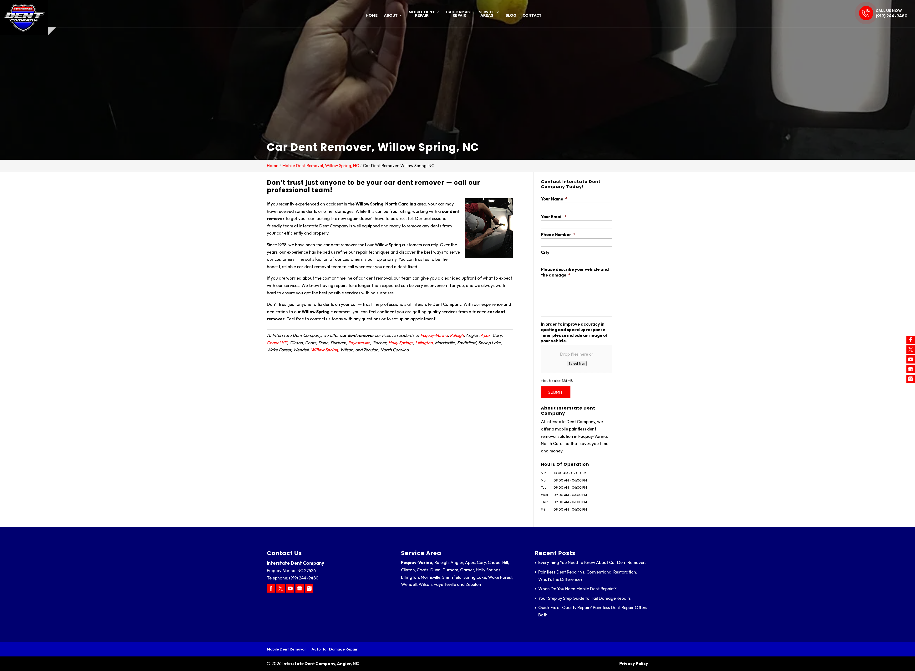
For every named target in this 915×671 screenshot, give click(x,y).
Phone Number (558, 234)
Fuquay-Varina (434, 335)
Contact (532, 16)
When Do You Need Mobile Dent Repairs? (577, 588)
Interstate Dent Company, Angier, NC (320, 663)
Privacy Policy (633, 663)
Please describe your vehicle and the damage (575, 271)
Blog (511, 16)
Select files (577, 363)
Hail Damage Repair (459, 14)
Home (372, 16)
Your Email (554, 216)
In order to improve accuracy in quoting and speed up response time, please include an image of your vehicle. (574, 332)
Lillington (424, 342)
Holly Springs (400, 342)
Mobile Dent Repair (422, 14)
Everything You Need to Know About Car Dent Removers (592, 562)
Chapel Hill (277, 342)
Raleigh (457, 335)
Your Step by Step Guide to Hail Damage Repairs (584, 598)
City (545, 252)
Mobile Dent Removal (286, 649)
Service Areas (487, 14)
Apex (485, 335)
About (391, 16)
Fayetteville (359, 342)
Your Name (554, 199)
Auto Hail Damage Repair (334, 649)
